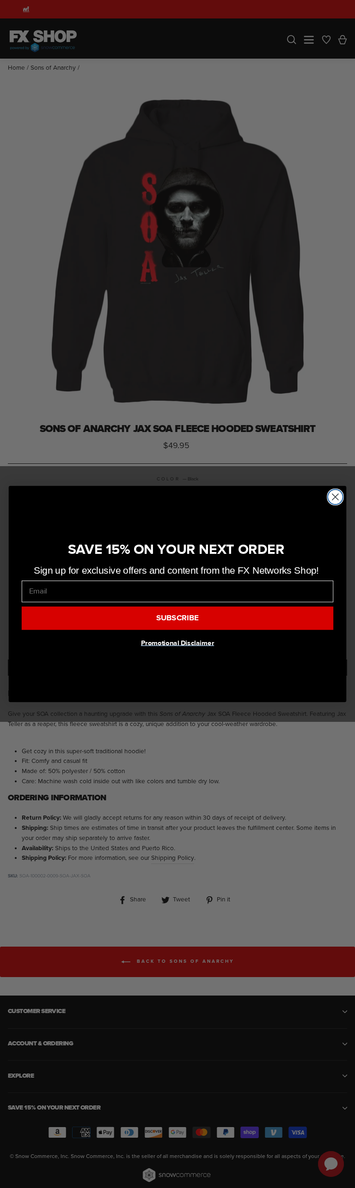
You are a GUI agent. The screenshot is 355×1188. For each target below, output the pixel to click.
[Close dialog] (335, 496)
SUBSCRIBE (177, 618)
